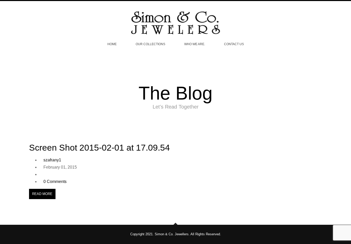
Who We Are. (194, 44)
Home (112, 44)
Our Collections (150, 44)
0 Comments (55, 181)
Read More (42, 194)
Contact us (234, 44)
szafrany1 (52, 160)
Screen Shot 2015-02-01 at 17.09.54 (99, 147)
